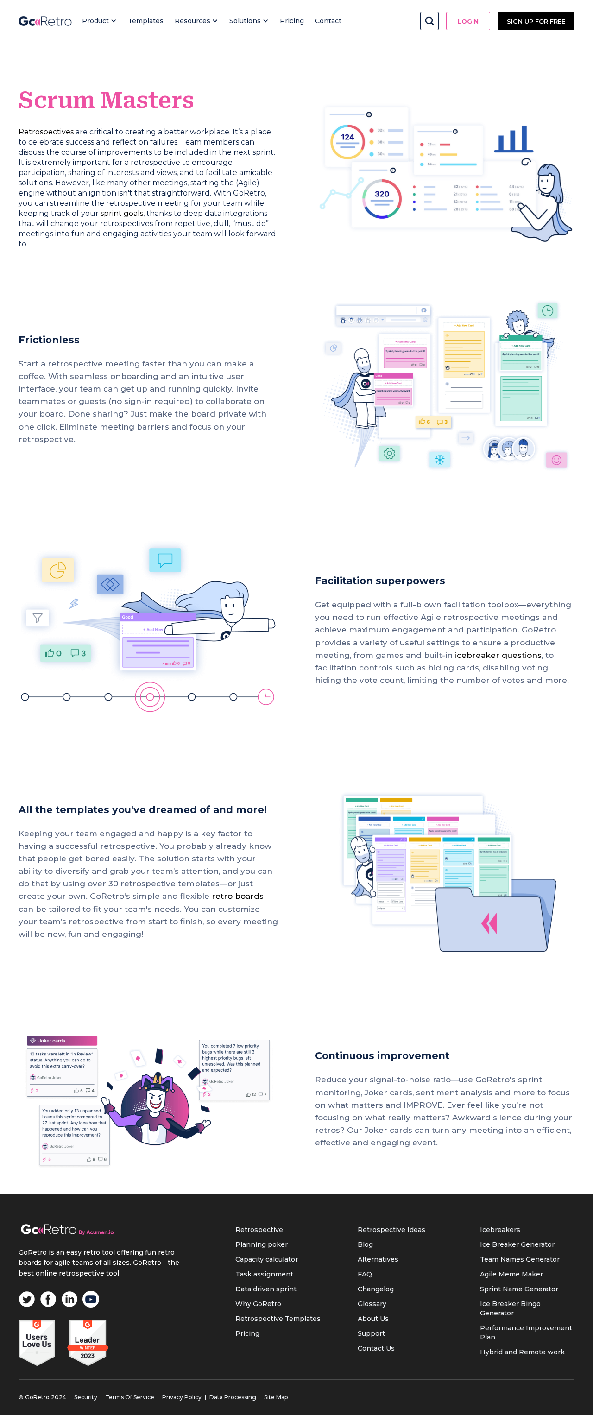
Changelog (376, 1289)
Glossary (372, 1304)
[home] (45, 21)
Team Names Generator (520, 1259)
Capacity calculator (266, 1259)
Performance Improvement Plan (526, 1332)
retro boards (238, 896)
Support (371, 1333)
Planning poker (261, 1244)
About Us (373, 1318)
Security (85, 1397)
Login (468, 21)
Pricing (292, 21)
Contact (328, 21)
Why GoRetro (258, 1304)
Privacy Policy (182, 1397)
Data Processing (232, 1397)
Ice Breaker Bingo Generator (510, 1308)
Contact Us (376, 1348)
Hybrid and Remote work (522, 1352)
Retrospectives (46, 131)
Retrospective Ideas (391, 1229)
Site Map (276, 1397)
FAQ (365, 1274)
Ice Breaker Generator (517, 1244)
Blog (365, 1244)
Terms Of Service (129, 1397)
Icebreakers (500, 1229)
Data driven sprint (265, 1289)
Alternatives (378, 1259)
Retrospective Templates (278, 1318)
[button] (99, 21)
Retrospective (259, 1229)
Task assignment (264, 1274)
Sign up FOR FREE (536, 21)
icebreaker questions (498, 655)
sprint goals (122, 213)
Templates (146, 21)
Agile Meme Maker (511, 1274)
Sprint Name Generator (519, 1289)
